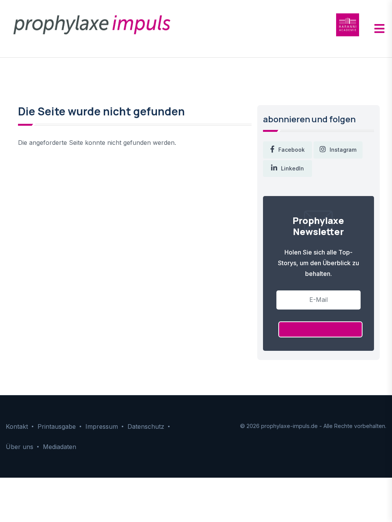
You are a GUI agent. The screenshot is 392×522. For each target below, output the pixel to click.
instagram (343, 149)
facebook (291, 149)
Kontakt (17, 426)
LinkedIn (292, 168)
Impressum (101, 426)
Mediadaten (59, 447)
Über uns (19, 447)
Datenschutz (145, 426)
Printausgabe (57, 426)
